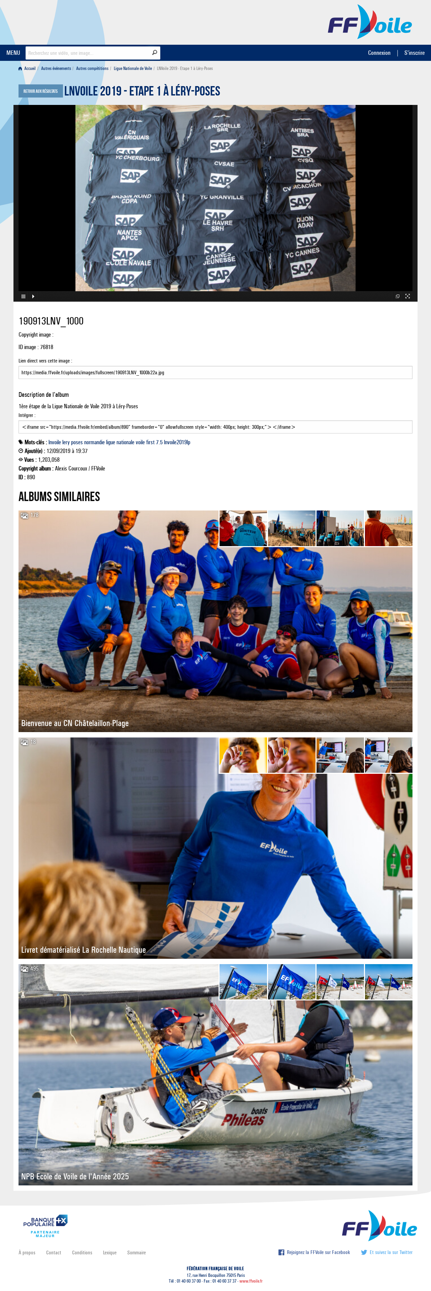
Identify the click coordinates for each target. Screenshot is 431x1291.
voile (140, 442)
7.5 (159, 442)
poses (77, 442)
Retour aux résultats (41, 91)
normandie (94, 442)
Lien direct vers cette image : (45, 360)
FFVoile (370, 21)
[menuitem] (28, 68)
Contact (53, 1252)
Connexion (379, 52)
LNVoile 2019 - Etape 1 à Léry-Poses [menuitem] (185, 68)
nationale (125, 442)
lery (66, 442)
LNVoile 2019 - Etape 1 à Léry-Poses (142, 93)
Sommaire (136, 1252)
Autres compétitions (92, 68)
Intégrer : (27, 415)
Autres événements (56, 68)
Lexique (110, 1252)
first (150, 442)
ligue (110, 442)
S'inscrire (414, 52)
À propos (27, 1252)
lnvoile (54, 442)
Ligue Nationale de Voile (133, 68)
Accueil (29, 68)
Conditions (82, 1252)
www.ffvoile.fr (251, 1281)
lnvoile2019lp (177, 442)
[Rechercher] (154, 52)
